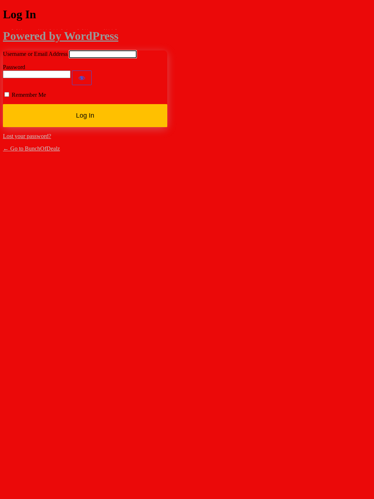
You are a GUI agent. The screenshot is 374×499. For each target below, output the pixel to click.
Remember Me (29, 95)
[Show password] (82, 78)
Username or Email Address (35, 54)
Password (14, 67)
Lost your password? (27, 136)
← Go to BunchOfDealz (31, 148)
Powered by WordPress (60, 35)
